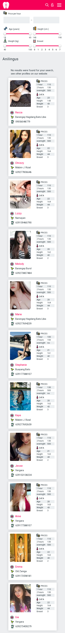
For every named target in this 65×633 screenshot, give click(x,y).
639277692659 (24, 424)
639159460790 (24, 222)
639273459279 (24, 626)
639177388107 (24, 374)
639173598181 (24, 575)
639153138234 (24, 474)
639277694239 (24, 323)
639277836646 (24, 172)
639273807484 (24, 273)
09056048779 (23, 121)
